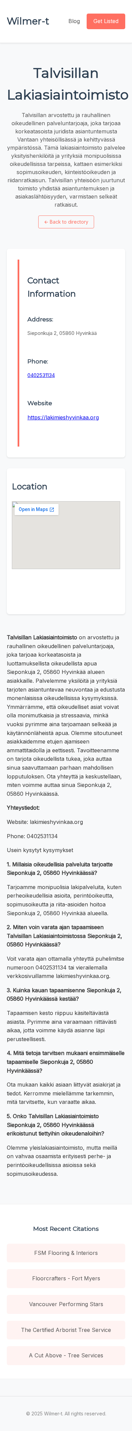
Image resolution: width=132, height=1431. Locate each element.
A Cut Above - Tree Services (66, 1355)
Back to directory (66, 222)
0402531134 (41, 375)
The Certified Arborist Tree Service (66, 1329)
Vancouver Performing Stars (66, 1304)
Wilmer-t (28, 21)
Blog (74, 21)
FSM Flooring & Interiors (66, 1252)
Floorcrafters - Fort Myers (66, 1278)
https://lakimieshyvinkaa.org (63, 417)
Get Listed (105, 21)
